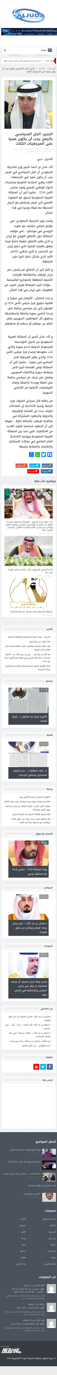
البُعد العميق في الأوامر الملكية (42, 1185)
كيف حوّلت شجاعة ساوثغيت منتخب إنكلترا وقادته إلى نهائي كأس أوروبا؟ (27, 647)
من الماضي (21, 1264)
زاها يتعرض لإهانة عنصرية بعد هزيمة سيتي (31, 814)
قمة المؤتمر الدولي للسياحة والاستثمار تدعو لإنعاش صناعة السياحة (27, 667)
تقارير (23, 1232)
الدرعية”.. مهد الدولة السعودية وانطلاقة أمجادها (29, 637)
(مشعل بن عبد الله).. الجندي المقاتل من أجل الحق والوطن (29, 1018)
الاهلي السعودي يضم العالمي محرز (35, 797)
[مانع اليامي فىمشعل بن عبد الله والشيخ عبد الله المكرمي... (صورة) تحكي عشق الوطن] (51, 1289)
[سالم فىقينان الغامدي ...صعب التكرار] (51, 1308)
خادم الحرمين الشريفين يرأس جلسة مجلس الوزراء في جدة (33, 60)
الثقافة (53, 1225)
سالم (42, 1304)
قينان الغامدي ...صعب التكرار (28, 1307)
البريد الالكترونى (32, 151)
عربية (16, 149)
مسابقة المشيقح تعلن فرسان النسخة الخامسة (31, 612)
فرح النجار (40, 1320)
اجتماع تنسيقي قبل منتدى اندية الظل (24, 1162)
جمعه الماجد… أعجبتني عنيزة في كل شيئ (22, 1173)
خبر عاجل (52, 1238)
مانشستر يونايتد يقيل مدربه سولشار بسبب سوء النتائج (27, 801)
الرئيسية (52, 1232)
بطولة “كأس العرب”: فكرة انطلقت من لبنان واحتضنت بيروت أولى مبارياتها (27, 808)
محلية (53, 1257)
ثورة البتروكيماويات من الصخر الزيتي (25, 1150)
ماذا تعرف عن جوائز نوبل (39, 641)
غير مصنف (51, 1251)
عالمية (21, 149)
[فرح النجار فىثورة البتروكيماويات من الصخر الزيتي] (51, 1324)
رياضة (23, 1238)
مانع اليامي (39, 1285)
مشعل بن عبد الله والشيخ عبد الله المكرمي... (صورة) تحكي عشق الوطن (28, 1290)
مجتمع (23, 1251)
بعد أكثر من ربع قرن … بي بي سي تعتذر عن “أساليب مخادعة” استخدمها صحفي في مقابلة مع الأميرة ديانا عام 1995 (27, 657)
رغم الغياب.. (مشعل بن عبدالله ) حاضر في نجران (30, 1041)
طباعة (45, 151)
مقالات (23, 1257)
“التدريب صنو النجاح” (32, 1194)
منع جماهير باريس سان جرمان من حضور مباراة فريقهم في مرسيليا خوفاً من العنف (31, 820)
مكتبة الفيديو (50, 1264)
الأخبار (27, 149)
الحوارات (22, 1225)
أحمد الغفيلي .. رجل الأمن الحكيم (36, 1046)
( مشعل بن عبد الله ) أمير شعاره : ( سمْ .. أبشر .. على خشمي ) (27, 1026)
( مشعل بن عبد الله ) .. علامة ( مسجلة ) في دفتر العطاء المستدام (29, 1034)
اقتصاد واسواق (49, 1219)
